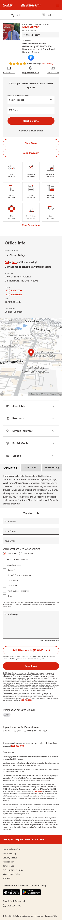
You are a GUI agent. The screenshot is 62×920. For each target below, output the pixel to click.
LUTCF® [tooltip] (6, 715)
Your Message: (12, 614)
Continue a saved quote (31, 131)
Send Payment (31, 153)
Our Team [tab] (31, 467)
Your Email (10, 541)
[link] (31, 5)
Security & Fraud (10, 858)
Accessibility (8, 862)
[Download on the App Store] (11, 892)
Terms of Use (8, 866)
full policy (38, 791)
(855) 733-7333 (26, 700)
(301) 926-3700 (13, 290)
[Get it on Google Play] (31, 892)
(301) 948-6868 (13, 294)
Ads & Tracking (9, 854)
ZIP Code (13, 110)
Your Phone (10, 531)
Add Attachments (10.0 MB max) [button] (31, 650)
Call (7, 262)
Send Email (31, 666)
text (14, 262)
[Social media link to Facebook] (31, 58)
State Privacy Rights (11, 874)
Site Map (7, 878)
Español (7, 5)
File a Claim (31, 143)
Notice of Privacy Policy (13, 870)
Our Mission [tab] (10, 467)
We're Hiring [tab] (52, 467)
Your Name (10, 521)
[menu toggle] (57, 5)
